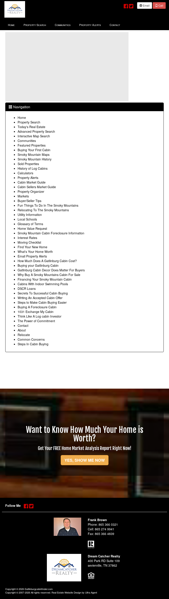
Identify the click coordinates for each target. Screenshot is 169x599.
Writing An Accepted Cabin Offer (40, 298)
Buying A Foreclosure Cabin (37, 307)
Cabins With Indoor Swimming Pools (43, 284)
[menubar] (64, 24)
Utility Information (30, 214)
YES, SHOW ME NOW (84, 460)
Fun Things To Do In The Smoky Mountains (48, 205)
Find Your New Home (32, 247)
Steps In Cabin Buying (33, 344)
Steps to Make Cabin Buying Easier (42, 302)
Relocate (24, 335)
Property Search (29, 122)
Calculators (25, 173)
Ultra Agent (91, 592)
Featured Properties (32, 145)
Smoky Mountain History (34, 159)
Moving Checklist (29, 242)
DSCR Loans (27, 288)
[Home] (14, 9)
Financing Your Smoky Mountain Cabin (45, 279)
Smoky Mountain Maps (34, 154)
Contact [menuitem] (115, 25)
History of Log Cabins (33, 168)
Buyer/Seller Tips (29, 200)
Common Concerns (31, 339)
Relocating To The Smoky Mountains (43, 210)
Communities (27, 140)
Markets (23, 196)
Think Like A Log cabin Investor (39, 316)
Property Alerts (28, 177)
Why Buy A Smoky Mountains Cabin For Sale (49, 274)
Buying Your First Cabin (34, 150)
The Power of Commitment (36, 321)
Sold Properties (28, 164)
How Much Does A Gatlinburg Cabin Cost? (47, 261)
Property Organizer (31, 191)
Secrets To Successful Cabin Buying (43, 293)
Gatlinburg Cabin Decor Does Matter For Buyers (51, 270)
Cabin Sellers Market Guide (37, 187)
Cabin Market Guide (32, 182)
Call (160, 5)
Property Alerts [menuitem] (90, 25)
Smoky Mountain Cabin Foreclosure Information (51, 233)
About (22, 330)
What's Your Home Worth (35, 251)
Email (146, 5)
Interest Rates (27, 237)
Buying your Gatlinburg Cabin (38, 265)
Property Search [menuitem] (35, 25)
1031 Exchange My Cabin (35, 311)
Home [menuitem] (11, 25)
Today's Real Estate (31, 127)
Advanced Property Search (36, 131)
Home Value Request (32, 228)
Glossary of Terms (30, 224)
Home (22, 117)
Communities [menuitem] (62, 25)
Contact (23, 325)
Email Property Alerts (32, 256)
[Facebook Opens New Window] (126, 5)
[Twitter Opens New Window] (131, 5)
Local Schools (27, 219)
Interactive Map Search (34, 136)
